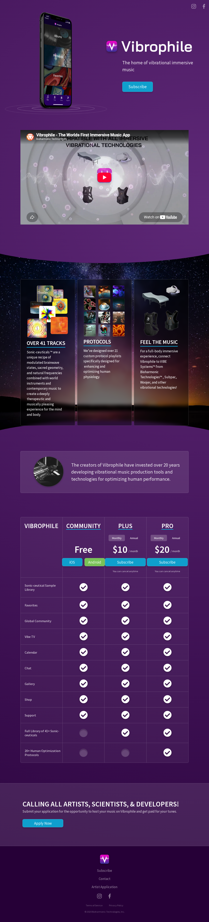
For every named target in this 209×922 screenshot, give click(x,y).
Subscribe (137, 86)
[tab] (117, 538)
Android (94, 562)
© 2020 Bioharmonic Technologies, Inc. (104, 911)
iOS (72, 562)
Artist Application (104, 887)
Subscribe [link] (125, 562)
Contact (104, 878)
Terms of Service (94, 905)
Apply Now (43, 823)
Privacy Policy (116, 905)
